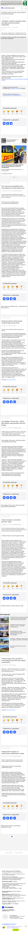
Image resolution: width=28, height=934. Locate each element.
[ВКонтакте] (4, 123)
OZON (15, 79)
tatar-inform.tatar (11, 379)
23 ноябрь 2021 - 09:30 (5, 325)
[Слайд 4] (15, 177)
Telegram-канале (15, 88)
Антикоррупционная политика (9, 923)
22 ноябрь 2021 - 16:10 (5, 524)
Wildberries (21, 79)
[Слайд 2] (12, 177)
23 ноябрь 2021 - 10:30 (5, 190)
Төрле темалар (19, 852)
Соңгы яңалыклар (6, 17)
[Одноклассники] (7, 123)
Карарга (15, 930)
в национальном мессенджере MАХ (12, 94)
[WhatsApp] (14, 298)
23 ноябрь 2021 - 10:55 (5, 27)
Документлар (9, 852)
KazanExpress (9, 79)
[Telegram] (11, 123)
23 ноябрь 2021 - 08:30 (5, 427)
